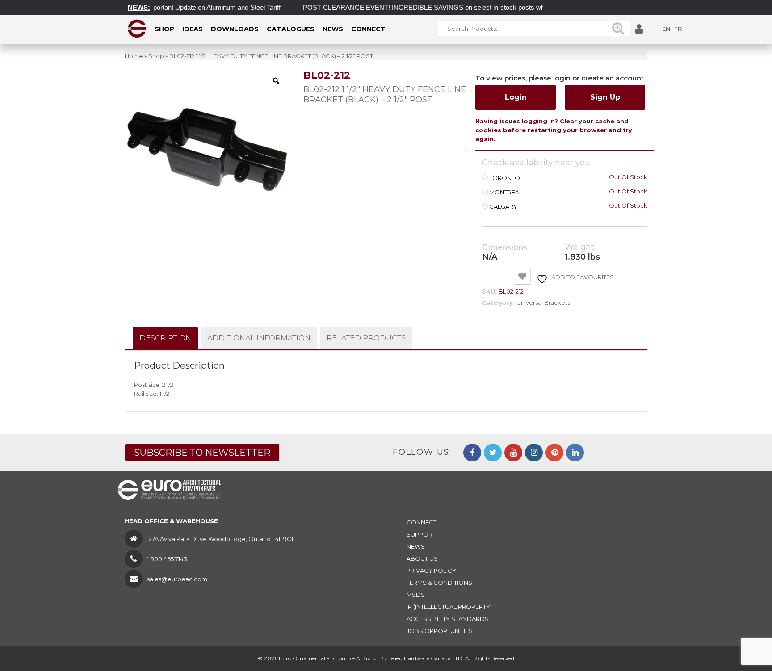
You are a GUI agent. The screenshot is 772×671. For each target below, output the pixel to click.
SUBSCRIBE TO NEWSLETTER (202, 452)
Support (421, 534)
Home (134, 55)
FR (678, 28)
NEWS (416, 546)
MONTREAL (505, 192)
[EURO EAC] (137, 28)
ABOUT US (422, 558)
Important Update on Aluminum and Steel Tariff (201, 7)
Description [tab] (165, 338)
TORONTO (504, 178)
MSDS (416, 594)
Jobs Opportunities (440, 630)
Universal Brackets (543, 302)
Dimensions (504, 247)
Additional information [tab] (258, 338)
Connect (421, 522)
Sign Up (605, 97)
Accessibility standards (448, 618)
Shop (156, 55)
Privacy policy (431, 570)
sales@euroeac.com (177, 579)
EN (666, 28)
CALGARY (503, 206)
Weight (579, 247)
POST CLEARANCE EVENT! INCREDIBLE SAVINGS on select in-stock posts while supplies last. (435, 7)
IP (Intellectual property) (449, 606)
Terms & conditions (439, 582)
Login (516, 97)
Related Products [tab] (366, 338)
